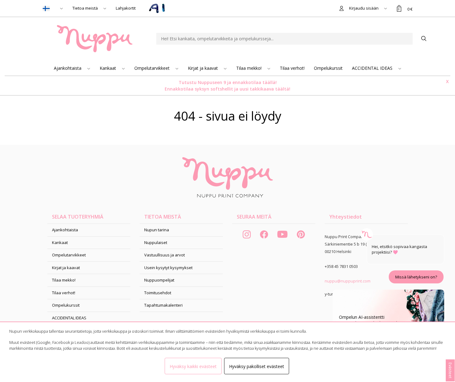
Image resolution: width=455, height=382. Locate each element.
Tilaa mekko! (249, 68)
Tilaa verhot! (292, 68)
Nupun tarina (156, 230)
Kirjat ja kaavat (203, 68)
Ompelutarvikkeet (152, 68)
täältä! (282, 89)
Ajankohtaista (68, 68)
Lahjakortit (126, 8)
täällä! (269, 82)
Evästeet (450, 370)
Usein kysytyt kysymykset (168, 267)
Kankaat (108, 68)
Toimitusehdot (157, 292)
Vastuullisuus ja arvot (164, 255)
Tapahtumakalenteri (163, 305)
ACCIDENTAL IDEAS (373, 68)
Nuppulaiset (155, 242)
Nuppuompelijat (159, 280)
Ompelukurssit (328, 68)
